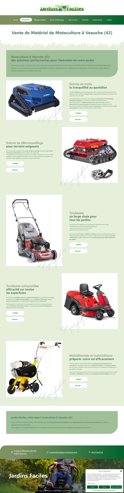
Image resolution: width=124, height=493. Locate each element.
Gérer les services (91, 483)
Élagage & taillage (40, 20)
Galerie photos (97, 20)
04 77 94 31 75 (97, 452)
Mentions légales (111, 490)
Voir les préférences (116, 487)
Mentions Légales (52, 490)
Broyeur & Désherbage (57, 20)
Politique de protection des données (100, 490)
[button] (121, 471)
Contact (109, 20)
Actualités (85, 20)
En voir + (78, 119)
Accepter (92, 487)
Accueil (15, 20)
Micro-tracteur (73, 20)
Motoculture (26, 20)
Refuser (104, 487)
